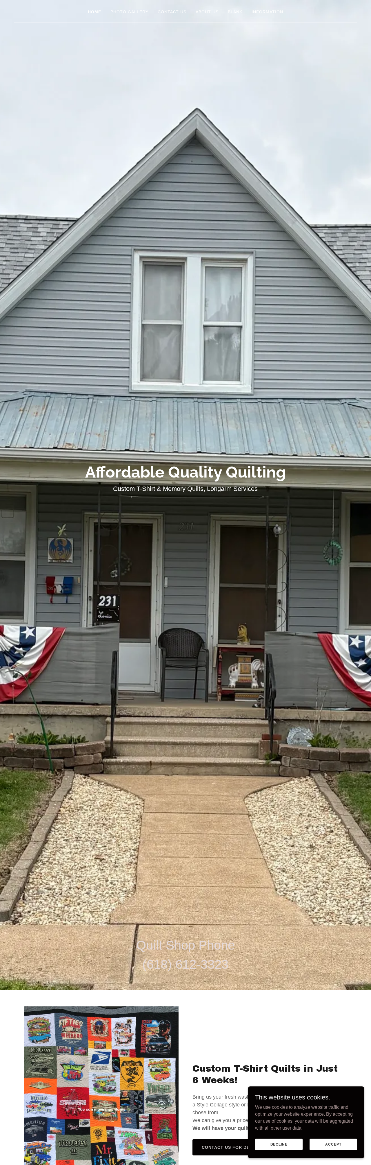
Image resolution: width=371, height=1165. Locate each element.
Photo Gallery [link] (129, 12)
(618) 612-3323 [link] (185, 964)
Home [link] (94, 12)
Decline (279, 1144)
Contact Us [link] (172, 12)
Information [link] (267, 12)
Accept (333, 1144)
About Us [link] (207, 12)
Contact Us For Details (232, 1147)
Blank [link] (235, 12)
